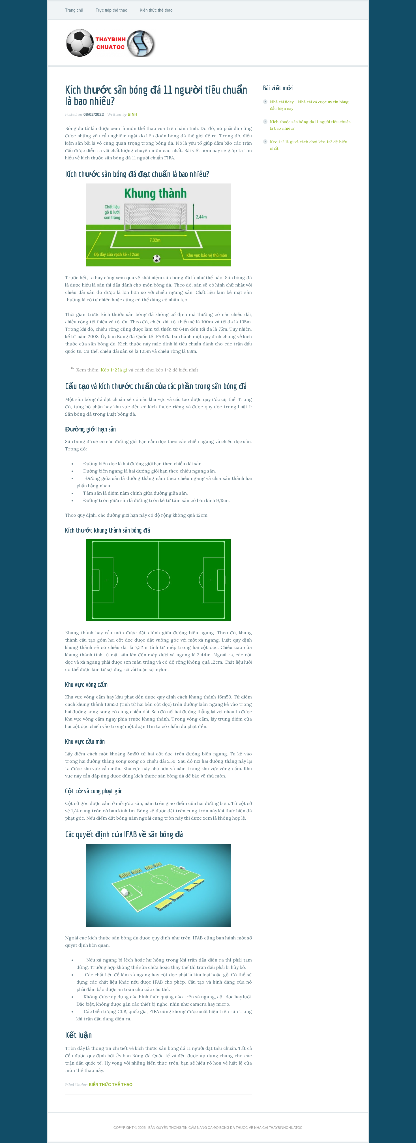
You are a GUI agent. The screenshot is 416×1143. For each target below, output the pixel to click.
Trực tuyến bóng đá (208, 43)
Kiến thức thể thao (110, 1084)
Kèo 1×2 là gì (114, 370)
